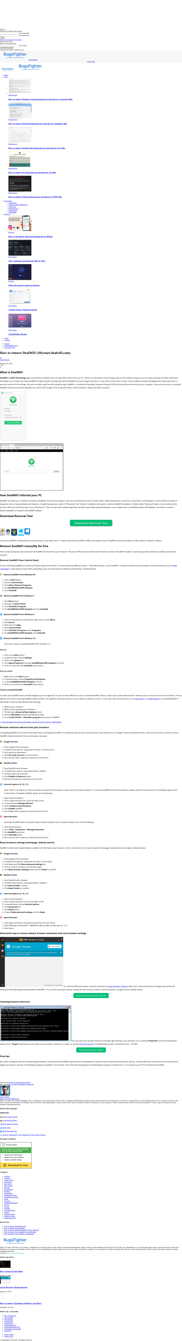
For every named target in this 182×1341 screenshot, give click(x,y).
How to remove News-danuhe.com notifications (20, 1232)
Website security (9, 1214)
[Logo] (7, 71)
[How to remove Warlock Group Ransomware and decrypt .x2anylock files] (19, 93)
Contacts (7, 340)
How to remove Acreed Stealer (14, 1228)
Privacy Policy (9, 1334)
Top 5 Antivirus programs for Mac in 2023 (26, 261)
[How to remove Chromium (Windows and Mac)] (5, 1299)
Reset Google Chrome (10, 1117)
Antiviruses (12, 207)
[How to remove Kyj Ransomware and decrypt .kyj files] (19, 166)
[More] (26, 1073)
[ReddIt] (17, 1073)
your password (24, 35)
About (6, 338)
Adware (7, 344)
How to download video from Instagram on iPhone (30, 236)
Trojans (6, 1207)
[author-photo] (5, 1095)
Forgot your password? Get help (10, 40)
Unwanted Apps (9, 347)
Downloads (8, 201)
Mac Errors (8, 1184)
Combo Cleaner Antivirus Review (22, 310)
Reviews (7, 214)
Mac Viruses (12, 257)
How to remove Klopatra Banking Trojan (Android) (21, 1230)
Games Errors (8, 1180)
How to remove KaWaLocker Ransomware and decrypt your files (36, 148)
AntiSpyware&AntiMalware (17, 205)
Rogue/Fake (8, 1193)
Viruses (6, 1212)
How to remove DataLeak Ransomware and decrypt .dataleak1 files (37, 124)
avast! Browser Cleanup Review (13, 1287)
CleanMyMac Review (17, 334)
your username (24, 33)
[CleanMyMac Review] (19, 328)
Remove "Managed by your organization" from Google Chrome (24, 1135)
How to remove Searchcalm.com (15, 1226)
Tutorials (7, 1208)
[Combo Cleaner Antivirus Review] (19, 304)
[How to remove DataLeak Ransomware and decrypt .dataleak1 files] (19, 118)
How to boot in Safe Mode (11, 1271)
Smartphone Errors (10, 1195)
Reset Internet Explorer (10, 1124)
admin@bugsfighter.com (16, 1253)
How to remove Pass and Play (20, 1082)
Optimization (12, 210)
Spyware (7, 1201)
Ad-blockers (12, 203)
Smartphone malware (11, 1197)
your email (23, 45)
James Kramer (4, 360)
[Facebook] (2, 1073)
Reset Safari (7, 1128)
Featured (7, 1178)
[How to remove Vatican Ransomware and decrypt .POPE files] (19, 191)
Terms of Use (8, 1336)
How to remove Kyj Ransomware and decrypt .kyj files (32, 172)
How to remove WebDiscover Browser (21, 1084)
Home (6, 75)
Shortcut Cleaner (87, 1044)
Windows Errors (9, 1216)
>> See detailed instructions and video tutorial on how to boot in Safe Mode (30, 722)
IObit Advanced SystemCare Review (24, 285)
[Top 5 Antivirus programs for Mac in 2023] (19, 255)
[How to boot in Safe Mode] (5, 1267)
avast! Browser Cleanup (118, 986)
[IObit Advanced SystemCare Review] (19, 279)
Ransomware (12, 95)
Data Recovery (13, 209)
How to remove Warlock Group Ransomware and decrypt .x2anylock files (40, 99)
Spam (6, 1199)
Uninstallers (12, 212)
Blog (5, 77)
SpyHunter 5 (140, 699)
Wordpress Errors (10, 1218)
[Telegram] (21, 1073)
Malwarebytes (154, 699)
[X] (7, 1073)
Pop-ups (7, 1188)
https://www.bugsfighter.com (9, 1099)
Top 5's (6, 1205)
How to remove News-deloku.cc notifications (19, 1234)
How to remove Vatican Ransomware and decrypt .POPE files (35, 197)
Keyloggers (8, 1182)
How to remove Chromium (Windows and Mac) (20, 1303)
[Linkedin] (12, 1073)
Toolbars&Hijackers (11, 346)
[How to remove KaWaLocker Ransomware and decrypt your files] (19, 142)
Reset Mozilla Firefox (10, 1120)
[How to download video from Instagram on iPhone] (19, 230)
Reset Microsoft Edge (10, 1131)
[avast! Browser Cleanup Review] (5, 1283)
